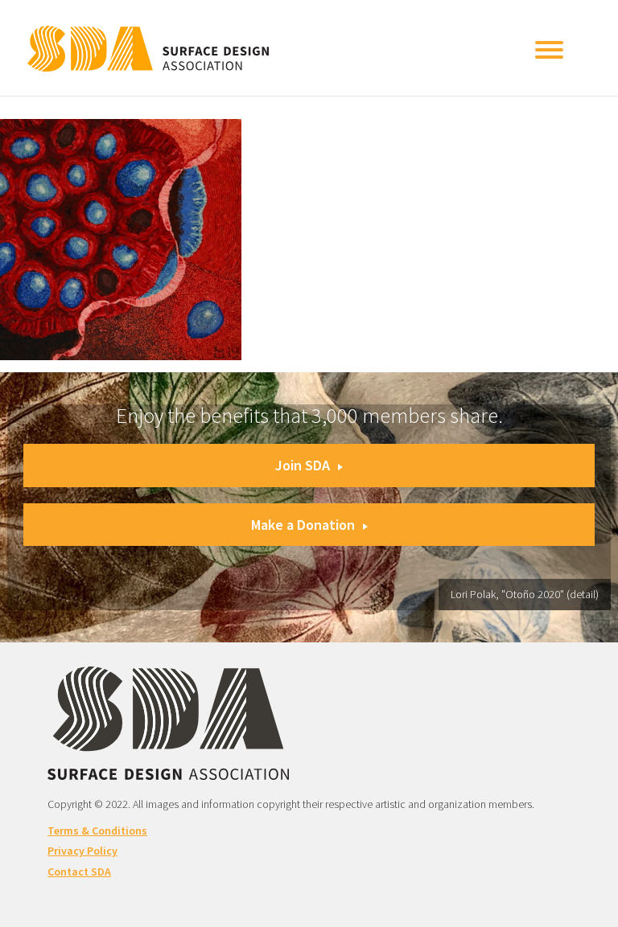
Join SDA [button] (302, 465)
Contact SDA (79, 871)
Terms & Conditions (97, 830)
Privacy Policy (82, 850)
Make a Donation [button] (303, 524)
